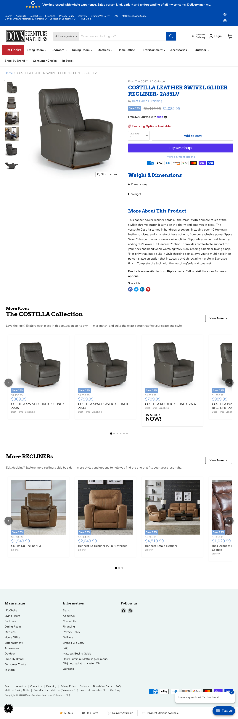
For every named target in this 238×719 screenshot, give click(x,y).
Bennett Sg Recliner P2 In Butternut (102, 546)
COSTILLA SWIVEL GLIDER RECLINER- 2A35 (38, 406)
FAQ (115, 16)
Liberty (15, 549)
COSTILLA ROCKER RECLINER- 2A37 (171, 404)
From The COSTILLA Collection (147, 81)
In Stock (67, 61)
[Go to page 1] (111, 433)
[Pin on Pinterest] (148, 289)
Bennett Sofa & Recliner (161, 546)
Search (8, 16)
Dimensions (139, 184)
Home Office (127, 50)
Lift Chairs (13, 50)
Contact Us (35, 16)
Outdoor (201, 50)
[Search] (171, 36)
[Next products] (229, 383)
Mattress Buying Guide (134, 16)
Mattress (103, 50)
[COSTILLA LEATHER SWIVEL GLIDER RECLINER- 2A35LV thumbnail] (11, 87)
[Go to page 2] (114, 433)
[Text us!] (224, 711)
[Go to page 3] (117, 433)
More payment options (181, 156)
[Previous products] (8, 383)
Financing (50, 16)
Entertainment (153, 50)
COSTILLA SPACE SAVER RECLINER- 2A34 (103, 406)
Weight (136, 194)
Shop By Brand (15, 61)
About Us (21, 16)
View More (217, 318)
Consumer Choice (45, 61)
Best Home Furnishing (147, 101)
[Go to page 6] (127, 433)
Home (9, 73)
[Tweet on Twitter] (136, 289)
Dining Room (81, 50)
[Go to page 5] (124, 433)
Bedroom (58, 50)
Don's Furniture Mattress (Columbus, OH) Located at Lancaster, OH (41, 18)
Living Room (35, 50)
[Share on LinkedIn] (142, 289)
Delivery (82, 16)
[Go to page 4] (120, 433)
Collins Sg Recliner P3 (26, 546)
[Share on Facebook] (130, 289)
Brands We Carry (100, 16)
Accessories (179, 50)
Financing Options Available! (151, 126)
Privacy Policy (66, 16)
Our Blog (86, 18)
